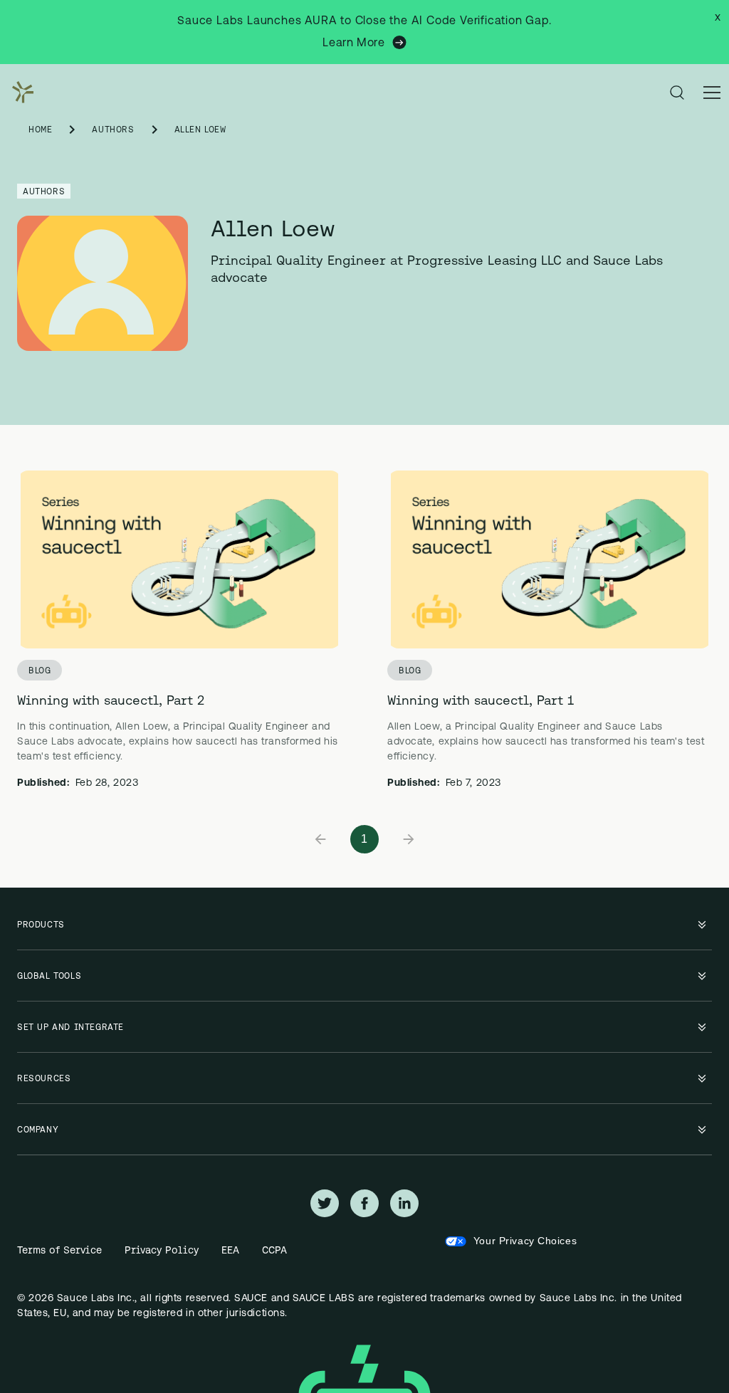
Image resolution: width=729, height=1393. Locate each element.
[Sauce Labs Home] (19, 92)
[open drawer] (712, 92)
